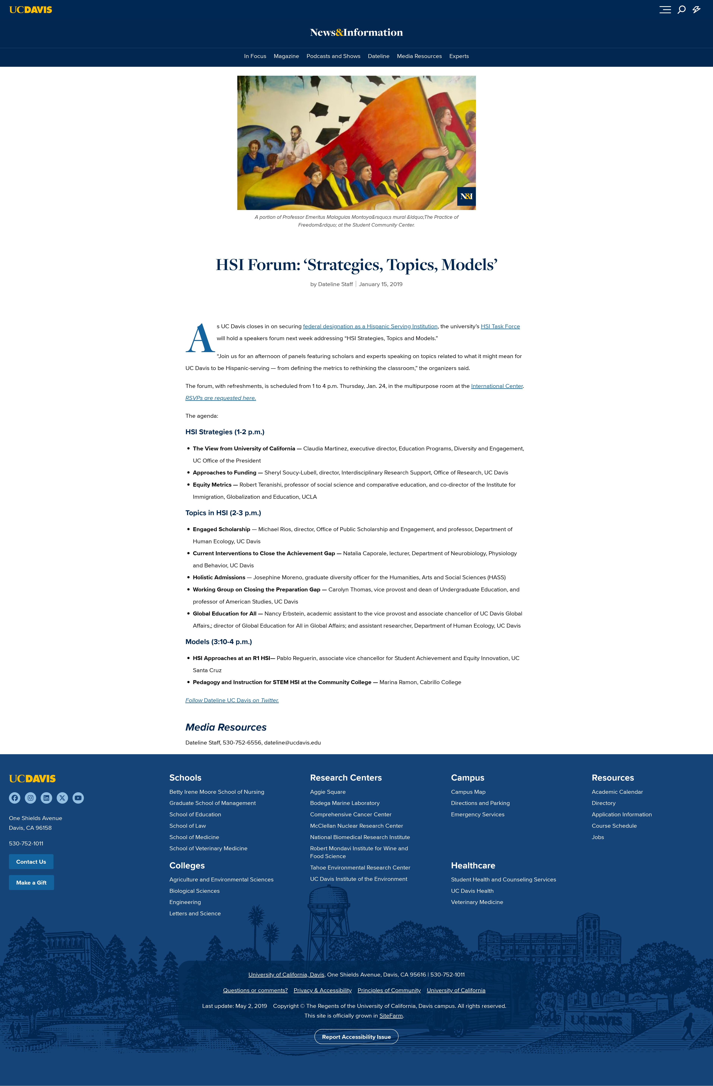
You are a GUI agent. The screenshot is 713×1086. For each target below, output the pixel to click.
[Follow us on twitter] (62, 798)
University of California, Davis (286, 974)
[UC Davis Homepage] (30, 9)
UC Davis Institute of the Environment (358, 878)
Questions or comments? (255, 990)
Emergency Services (478, 814)
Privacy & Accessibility (323, 990)
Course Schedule (614, 825)
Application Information (622, 814)
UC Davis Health (472, 890)
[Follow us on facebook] (14, 798)
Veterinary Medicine (477, 901)
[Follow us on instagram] (30, 798)
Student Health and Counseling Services (503, 879)
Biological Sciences (194, 890)
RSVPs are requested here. (220, 397)
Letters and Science (195, 913)
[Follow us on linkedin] (46, 798)
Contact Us (31, 861)
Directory (604, 802)
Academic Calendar (617, 791)
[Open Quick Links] (696, 9)
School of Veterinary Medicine (208, 848)
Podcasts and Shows (334, 55)
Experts (459, 55)
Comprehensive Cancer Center (351, 814)
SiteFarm (391, 1015)
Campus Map (468, 791)
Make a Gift (31, 882)
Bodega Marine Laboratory (345, 802)
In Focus (255, 55)
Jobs (598, 837)
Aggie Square (328, 791)
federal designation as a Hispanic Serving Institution (370, 326)
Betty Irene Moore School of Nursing (216, 791)
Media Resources (419, 55)
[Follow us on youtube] (78, 798)
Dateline (379, 55)
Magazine (286, 55)
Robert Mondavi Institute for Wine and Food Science (359, 852)
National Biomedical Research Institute (360, 837)
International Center (497, 385)
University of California (456, 990)
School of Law (187, 825)
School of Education (195, 814)
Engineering (185, 901)
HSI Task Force (500, 326)
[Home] (32, 777)
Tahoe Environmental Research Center (360, 867)
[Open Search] (681, 9)
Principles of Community (389, 990)
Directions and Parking (480, 802)
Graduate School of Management (212, 802)
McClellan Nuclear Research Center (356, 825)
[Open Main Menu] (665, 9)
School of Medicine (194, 837)
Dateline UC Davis (232, 700)
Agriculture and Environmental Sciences (221, 879)
